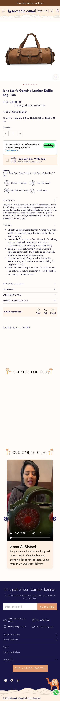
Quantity (6, 127)
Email (53, 313)
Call (45, 313)
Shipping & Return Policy (15, 300)
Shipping (19, 105)
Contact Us (8, 659)
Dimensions (8, 289)
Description (9, 200)
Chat (38, 313)
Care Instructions (12, 295)
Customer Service (11, 634)
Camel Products (10, 639)
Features (7, 225)
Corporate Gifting (11, 652)
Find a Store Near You (30, 668)
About (5, 647)
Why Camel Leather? (13, 283)
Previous (5, 518)
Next (54, 518)
